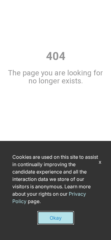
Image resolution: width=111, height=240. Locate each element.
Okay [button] (56, 218)
